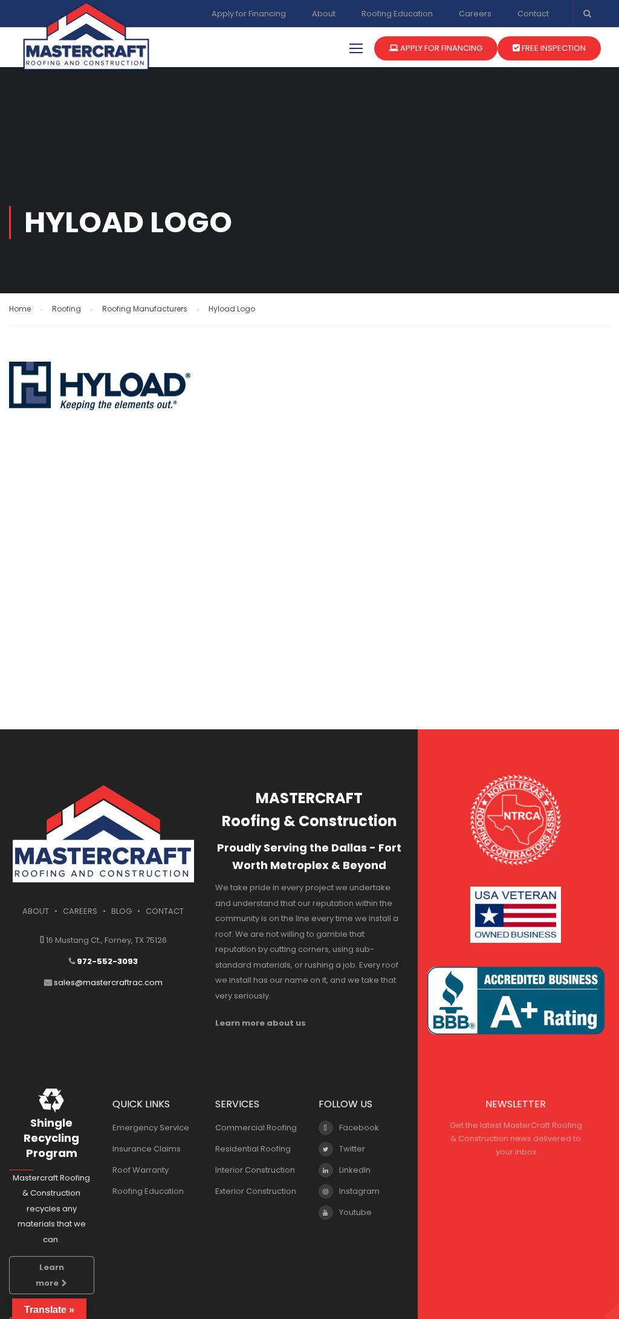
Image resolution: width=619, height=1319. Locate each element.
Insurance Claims (146, 1149)
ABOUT (35, 911)
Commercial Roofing (256, 1127)
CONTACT (165, 911)
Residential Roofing (253, 1149)
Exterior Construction (255, 1191)
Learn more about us (260, 1023)
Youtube (355, 1212)
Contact (533, 13)
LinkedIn (355, 1170)
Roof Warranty (140, 1170)
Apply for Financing (249, 13)
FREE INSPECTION (553, 48)
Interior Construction (255, 1170)
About (323, 13)
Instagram (359, 1191)
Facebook (359, 1127)
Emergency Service (150, 1127)
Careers (475, 13)
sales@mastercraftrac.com (108, 982)
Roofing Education (397, 13)
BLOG (121, 911)
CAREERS (80, 911)
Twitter (352, 1149)
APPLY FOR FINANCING (440, 48)
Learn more (50, 1275)
